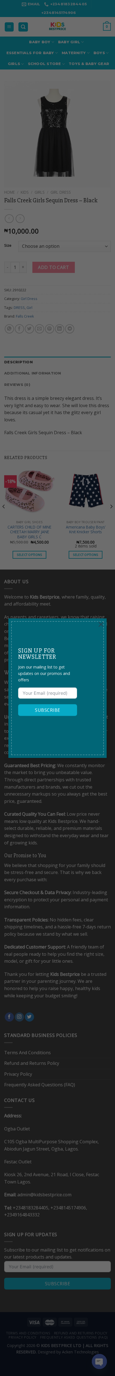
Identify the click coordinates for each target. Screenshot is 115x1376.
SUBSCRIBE (47, 710)
